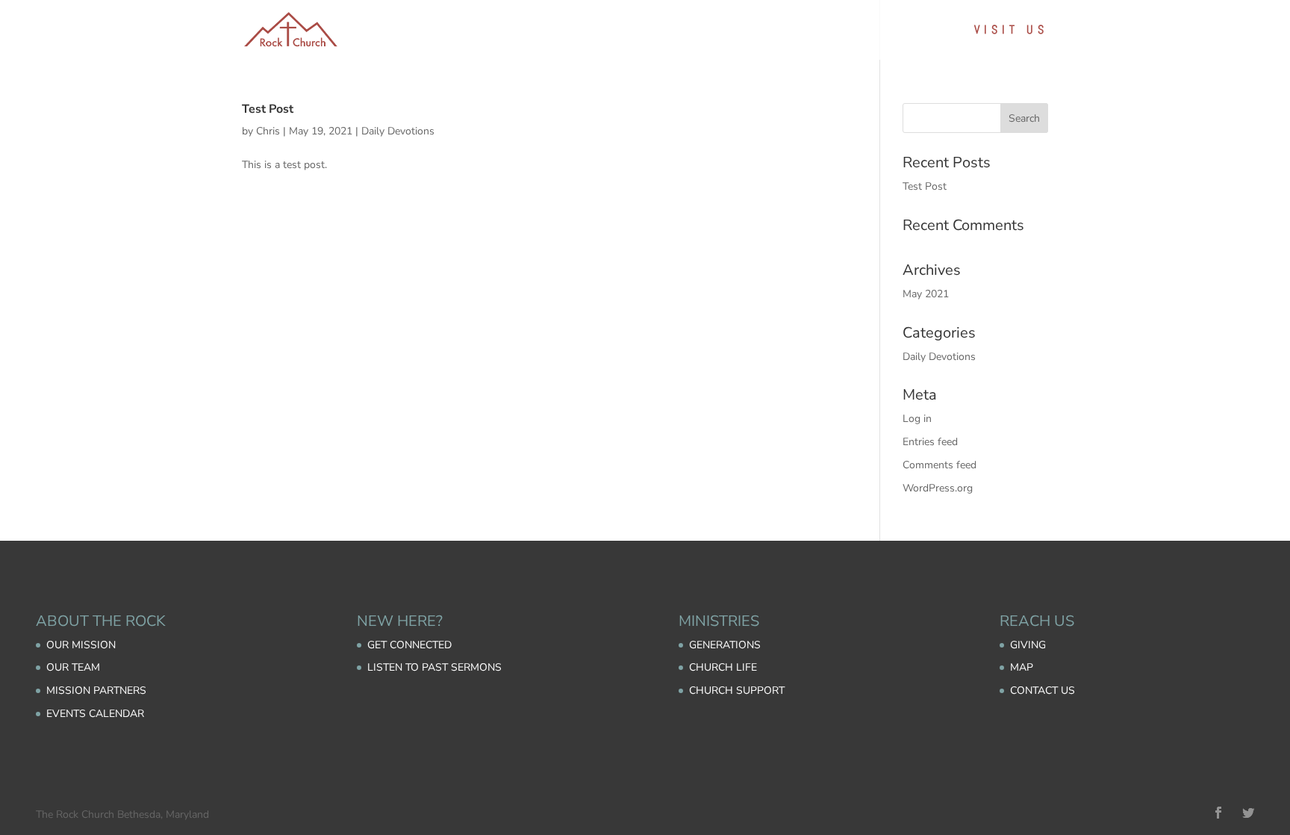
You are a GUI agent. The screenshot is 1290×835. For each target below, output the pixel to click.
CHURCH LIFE (723, 667)
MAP (1021, 667)
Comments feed (939, 465)
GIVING (1028, 645)
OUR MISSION (81, 645)
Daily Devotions (397, 131)
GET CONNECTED (409, 645)
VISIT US (1011, 31)
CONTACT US (1042, 690)
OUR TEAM (73, 667)
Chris (268, 131)
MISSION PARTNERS (96, 690)
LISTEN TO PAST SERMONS (434, 667)
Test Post (267, 109)
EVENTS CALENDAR (95, 714)
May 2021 (926, 294)
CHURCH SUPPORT (737, 690)
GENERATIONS (725, 645)
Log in (917, 419)
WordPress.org (938, 488)
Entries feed (930, 442)
